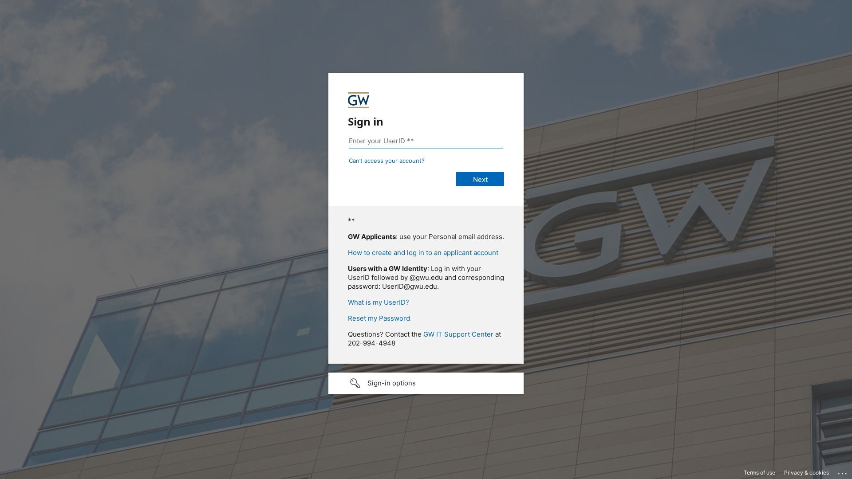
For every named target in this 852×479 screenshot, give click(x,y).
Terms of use (759, 472)
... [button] (843, 471)
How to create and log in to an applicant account (423, 252)
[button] (426, 383)
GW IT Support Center (458, 334)
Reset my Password (379, 318)
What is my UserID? (378, 302)
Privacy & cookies (806, 472)
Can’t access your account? (387, 160)
